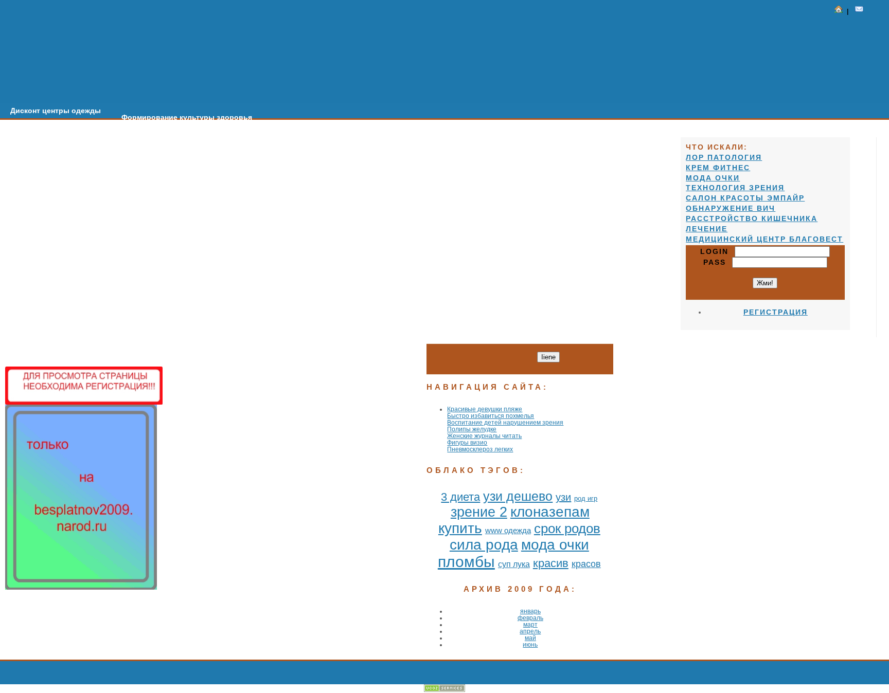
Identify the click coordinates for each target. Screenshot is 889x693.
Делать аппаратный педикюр (529, 137)
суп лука (514, 564)
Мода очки (713, 178)
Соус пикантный (632, 144)
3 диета (460, 496)
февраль (530, 617)
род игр (585, 498)
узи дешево (518, 496)
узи (563, 497)
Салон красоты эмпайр (745, 198)
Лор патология (724, 157)
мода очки (555, 545)
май (530, 637)
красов (586, 564)
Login (717, 251)
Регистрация (775, 312)
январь (530, 611)
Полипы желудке (471, 429)
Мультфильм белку (419, 130)
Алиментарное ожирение (318, 124)
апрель (530, 631)
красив (550, 563)
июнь (530, 644)
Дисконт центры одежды (55, 110)
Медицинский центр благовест (764, 239)
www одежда (508, 530)
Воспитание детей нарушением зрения (505, 422)
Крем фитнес (718, 167)
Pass (717, 262)
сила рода (484, 545)
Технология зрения (735, 188)
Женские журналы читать (484, 435)
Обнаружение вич (730, 208)
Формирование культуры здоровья (186, 117)
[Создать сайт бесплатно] (444, 689)
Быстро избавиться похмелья (490, 415)
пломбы (466, 561)
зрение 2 (479, 512)
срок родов (567, 528)
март (530, 624)
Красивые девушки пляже (484, 409)
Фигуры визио (467, 442)
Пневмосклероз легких (480, 449)
